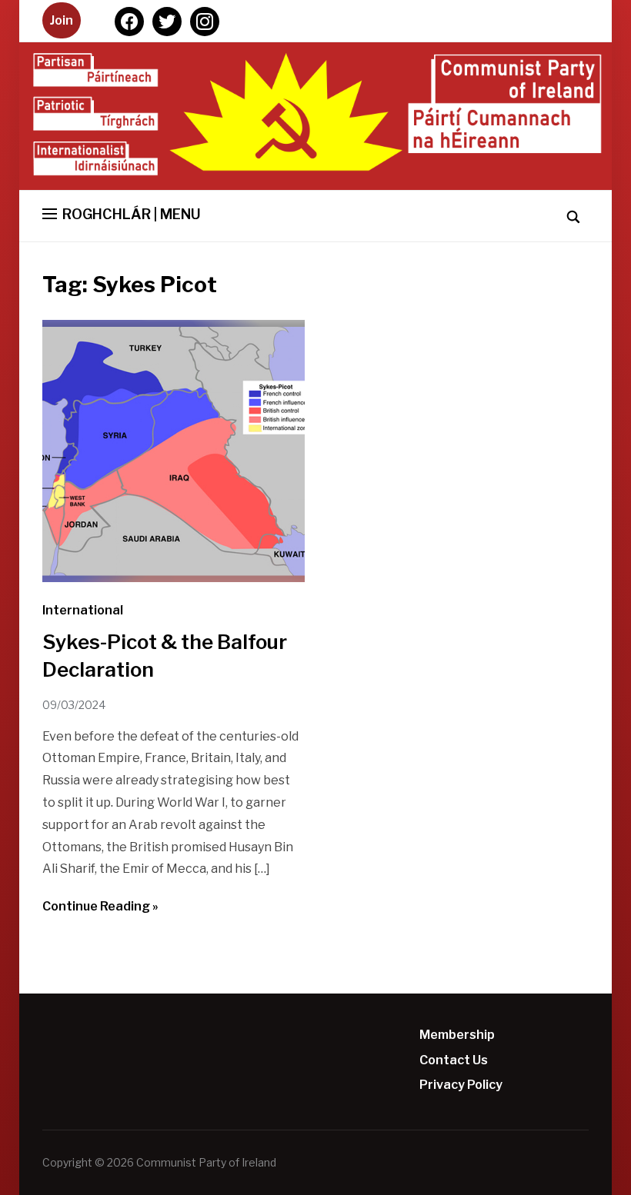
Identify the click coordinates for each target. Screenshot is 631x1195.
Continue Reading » (100, 906)
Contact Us (453, 1060)
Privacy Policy (460, 1084)
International (82, 610)
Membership (457, 1034)
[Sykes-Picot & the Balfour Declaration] (173, 578)
